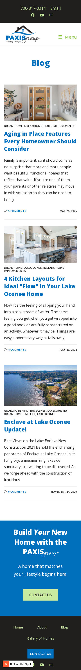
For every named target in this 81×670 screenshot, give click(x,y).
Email (55, 8)
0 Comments (17, 491)
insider (48, 268)
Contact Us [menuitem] (40, 653)
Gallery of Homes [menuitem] (40, 638)
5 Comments (17, 211)
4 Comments (17, 349)
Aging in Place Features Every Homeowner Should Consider (40, 141)
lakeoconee (33, 268)
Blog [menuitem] (64, 627)
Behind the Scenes (32, 411)
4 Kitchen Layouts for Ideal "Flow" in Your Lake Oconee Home (39, 286)
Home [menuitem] (18, 627)
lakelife (30, 414)
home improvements (59, 126)
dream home (13, 126)
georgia (10, 411)
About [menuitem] (42, 627)
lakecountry (57, 411)
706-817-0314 (33, 8)
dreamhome (33, 126)
